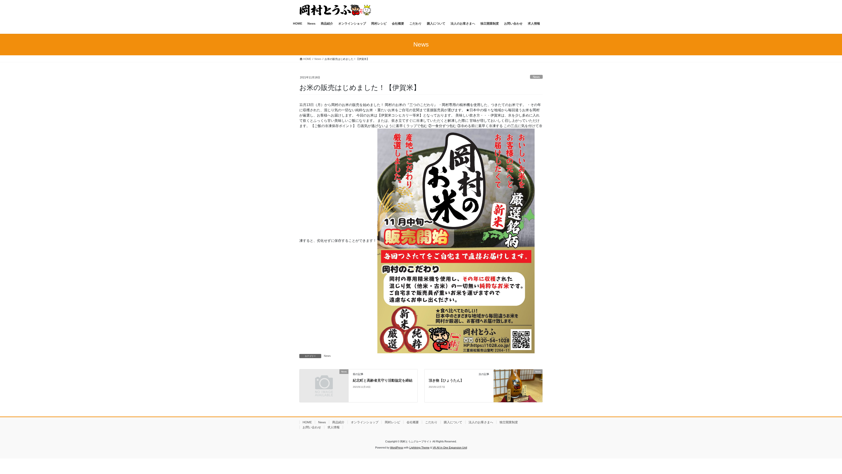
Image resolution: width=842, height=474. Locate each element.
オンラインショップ (364, 422)
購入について (453, 422)
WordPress (396, 447)
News (536, 77)
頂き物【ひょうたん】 (446, 380)
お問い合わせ (312, 427)
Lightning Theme (419, 447)
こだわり (431, 422)
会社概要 (413, 422)
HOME (307, 422)
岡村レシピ (392, 422)
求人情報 (333, 427)
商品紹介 (338, 422)
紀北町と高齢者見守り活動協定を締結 (382, 380)
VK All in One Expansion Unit (450, 447)
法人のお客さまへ (481, 422)
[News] (324, 384)
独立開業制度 (508, 422)
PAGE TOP (820, 456)
